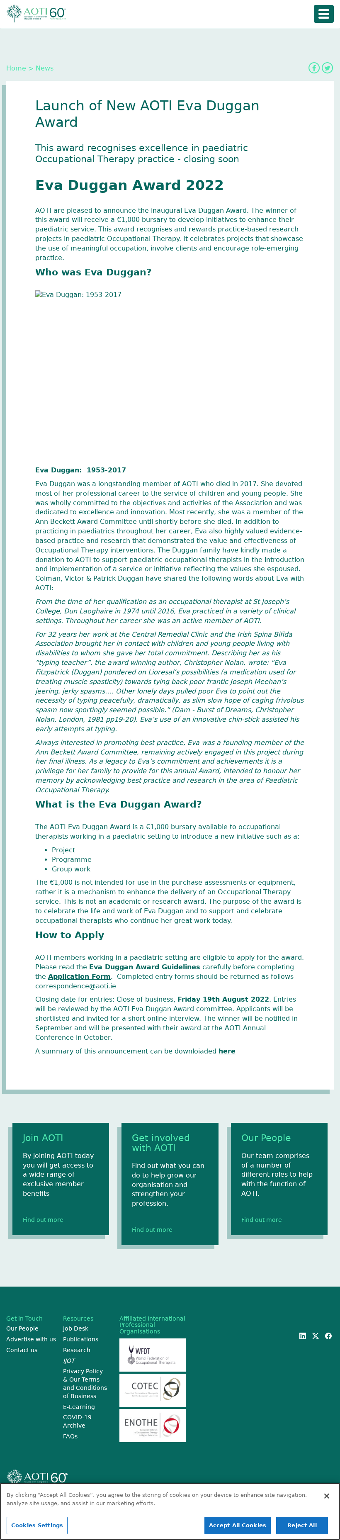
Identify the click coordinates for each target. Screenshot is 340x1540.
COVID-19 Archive (77, 1421)
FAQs (70, 1436)
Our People (22, 1328)
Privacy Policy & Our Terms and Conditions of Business (85, 1383)
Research (76, 1350)
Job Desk (75, 1328)
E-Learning (79, 1407)
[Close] (327, 1496)
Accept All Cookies (237, 1525)
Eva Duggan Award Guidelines (144, 967)
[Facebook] (314, 68)
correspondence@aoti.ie (75, 986)
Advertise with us (31, 1339)
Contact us (21, 1350)
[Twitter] (327, 68)
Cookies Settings (37, 1525)
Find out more (43, 1219)
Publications (80, 1339)
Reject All (301, 1525)
